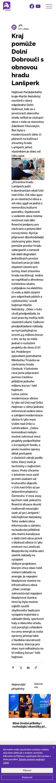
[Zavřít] (51, 749)
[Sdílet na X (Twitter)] (20, 667)
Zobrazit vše (38, 685)
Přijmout (27, 770)
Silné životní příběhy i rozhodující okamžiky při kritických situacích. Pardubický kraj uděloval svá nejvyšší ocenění (29, 725)
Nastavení (27, 777)
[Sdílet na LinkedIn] (28, 667)
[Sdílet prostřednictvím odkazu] (35, 667)
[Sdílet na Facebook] (13, 667)
